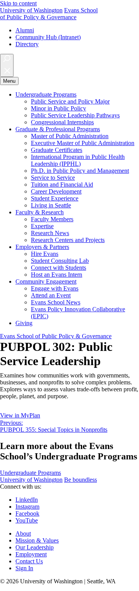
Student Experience (54, 198)
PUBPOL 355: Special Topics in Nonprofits (53, 426)
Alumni (24, 30)
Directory (27, 44)
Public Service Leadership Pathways (75, 115)
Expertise (42, 226)
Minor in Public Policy (58, 108)
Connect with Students (58, 267)
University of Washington (31, 10)
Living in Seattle (51, 205)
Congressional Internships (62, 122)
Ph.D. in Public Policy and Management (80, 170)
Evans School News (55, 302)
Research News (50, 233)
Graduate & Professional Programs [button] (57, 129)
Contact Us (29, 561)
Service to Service (53, 177)
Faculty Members (52, 219)
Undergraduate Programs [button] (45, 94)
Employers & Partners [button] (42, 247)
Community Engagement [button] (45, 281)
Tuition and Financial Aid (62, 184)
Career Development (56, 191)
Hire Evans (44, 253)
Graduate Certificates (56, 150)
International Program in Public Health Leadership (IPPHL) (78, 160)
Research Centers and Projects (68, 240)
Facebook (27, 513)
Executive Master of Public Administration (82, 143)
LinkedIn (26, 499)
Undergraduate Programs (30, 472)
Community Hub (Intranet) (48, 37)
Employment (31, 554)
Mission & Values (37, 540)
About (23, 533)
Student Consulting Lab (60, 260)
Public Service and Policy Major (70, 101)
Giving (23, 323)
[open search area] (7, 65)
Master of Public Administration (69, 136)
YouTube (26, 520)
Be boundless (80, 479)
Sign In (24, 568)
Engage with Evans (54, 288)
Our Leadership (34, 547)
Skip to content (18, 3)
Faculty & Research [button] (39, 212)
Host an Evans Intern (56, 274)
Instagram (27, 506)
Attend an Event (51, 295)
